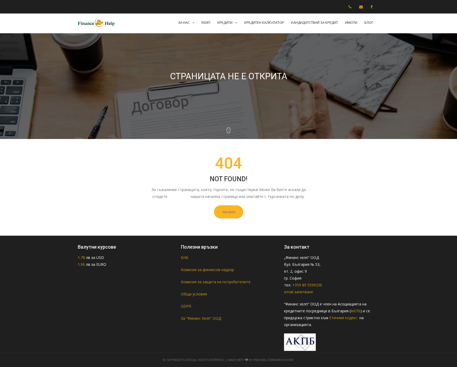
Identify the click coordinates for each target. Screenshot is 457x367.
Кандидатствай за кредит (314, 22)
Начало (228, 211)
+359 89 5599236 (307, 284)
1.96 (81, 264)
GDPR (186, 306)
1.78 (82, 257)
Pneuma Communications (273, 360)
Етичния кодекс (343, 317)
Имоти (351, 22)
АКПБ (355, 310)
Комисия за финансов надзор (207, 269)
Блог (368, 22)
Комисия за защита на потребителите (215, 281)
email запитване (298, 291)
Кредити (224, 22)
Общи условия (194, 293)
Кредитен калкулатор (264, 22)
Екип (206, 22)
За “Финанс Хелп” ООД (201, 318)
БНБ (184, 257)
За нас (184, 22)
